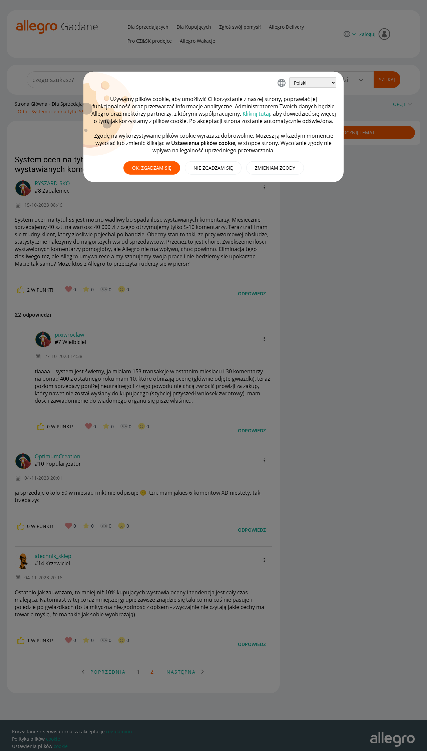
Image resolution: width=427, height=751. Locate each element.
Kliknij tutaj (256, 113)
